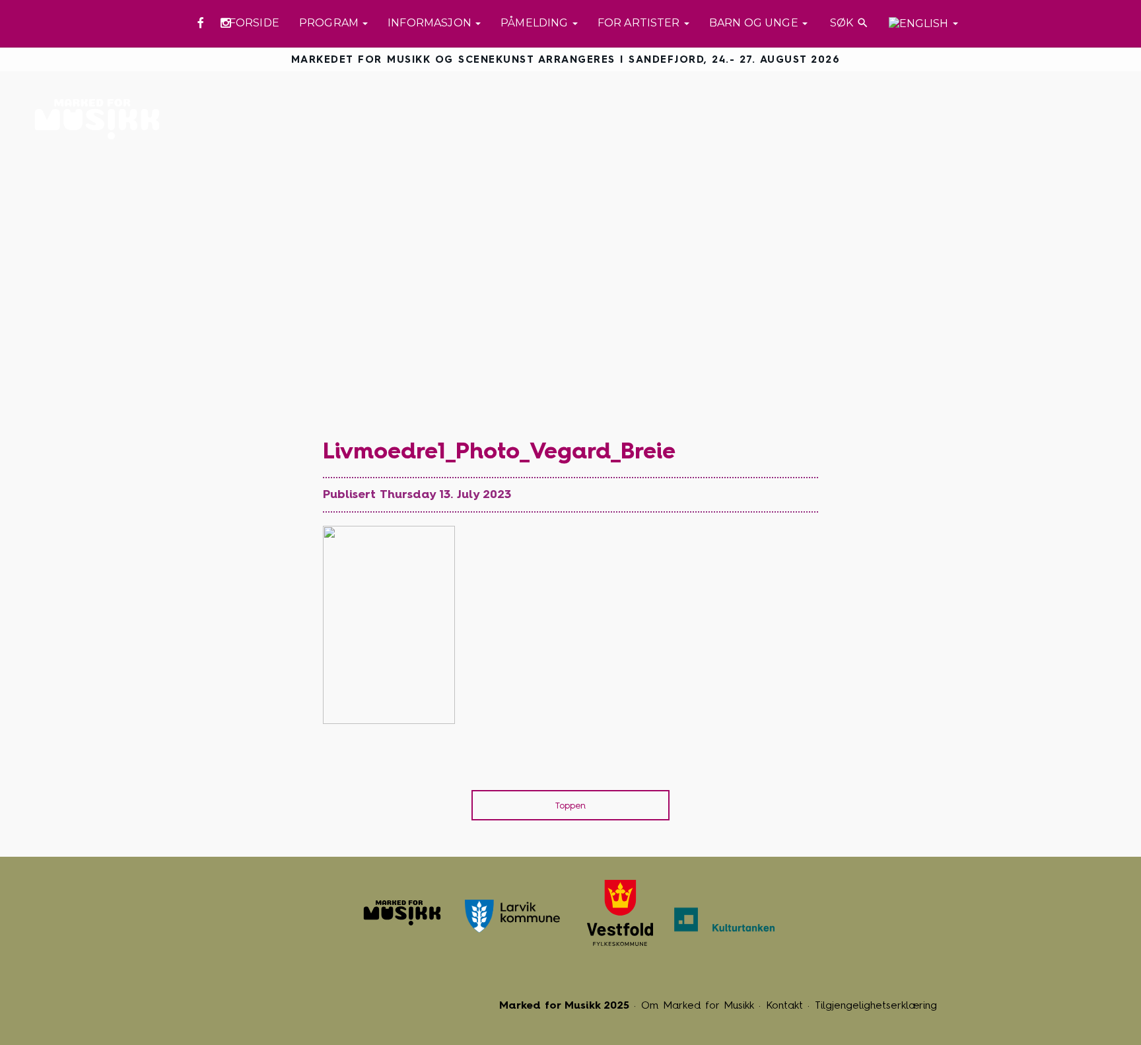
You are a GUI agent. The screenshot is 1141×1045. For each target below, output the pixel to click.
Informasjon (431, 23)
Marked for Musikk (100, 119)
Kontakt (784, 1005)
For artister (640, 23)
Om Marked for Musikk (697, 1005)
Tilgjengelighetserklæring (876, 1005)
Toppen (570, 805)
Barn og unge (755, 23)
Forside (254, 23)
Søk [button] (848, 23)
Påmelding (536, 23)
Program (330, 23)
